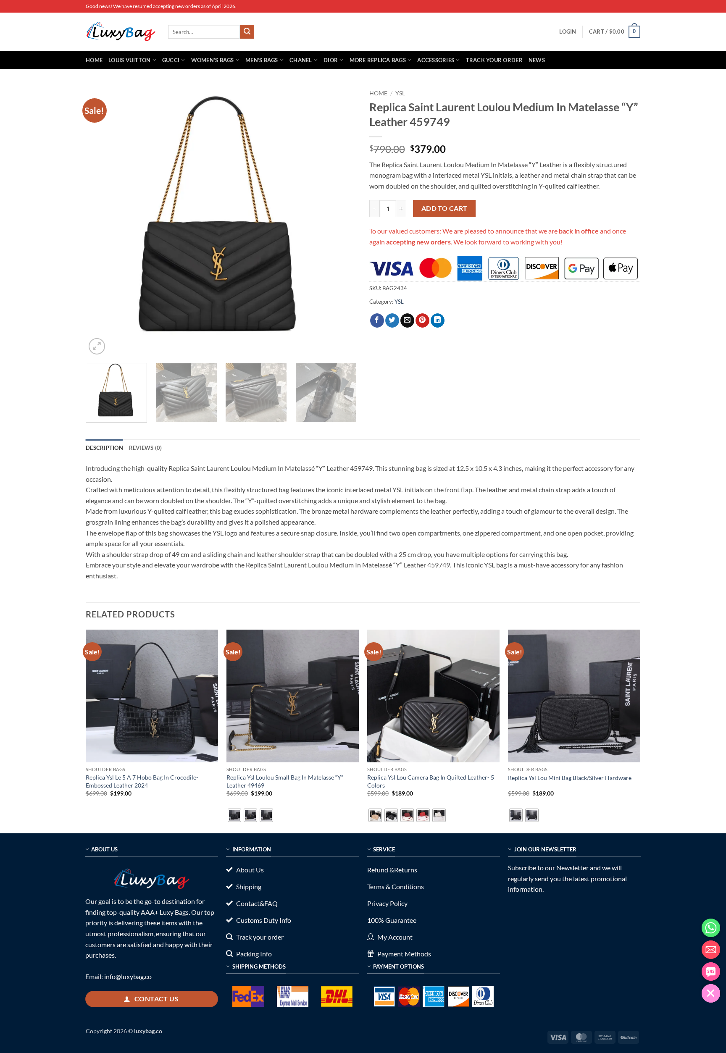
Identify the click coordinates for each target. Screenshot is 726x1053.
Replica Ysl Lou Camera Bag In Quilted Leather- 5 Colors (430, 781)
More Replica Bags (378, 60)
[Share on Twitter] (392, 320)
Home (94, 60)
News (537, 60)
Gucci (170, 60)
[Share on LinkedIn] (438, 320)
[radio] (234, 815)
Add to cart (444, 208)
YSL (400, 93)
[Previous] (101, 221)
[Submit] (247, 32)
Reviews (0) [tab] (145, 447)
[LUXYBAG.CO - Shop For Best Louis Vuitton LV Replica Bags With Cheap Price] (120, 31)
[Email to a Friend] (407, 320)
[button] (567, 31)
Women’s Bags (212, 60)
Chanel (300, 60)
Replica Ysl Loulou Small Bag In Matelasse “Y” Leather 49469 (284, 781)
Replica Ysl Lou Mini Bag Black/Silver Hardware (569, 777)
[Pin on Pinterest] (422, 320)
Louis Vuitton (129, 60)
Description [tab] (104, 447)
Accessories (435, 60)
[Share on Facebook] (377, 320)
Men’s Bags (261, 60)
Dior (331, 60)
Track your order (494, 60)
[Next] (340, 221)
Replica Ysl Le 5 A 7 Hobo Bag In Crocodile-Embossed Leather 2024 (142, 781)
